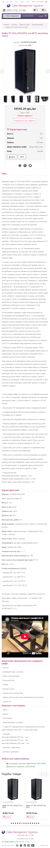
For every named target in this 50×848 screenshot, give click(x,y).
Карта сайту (44, 845)
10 (30, 823)
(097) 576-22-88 (16, 10)
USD (27, 2)
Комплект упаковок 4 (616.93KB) (21, 766)
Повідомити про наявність (25, 120)
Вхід (33, 2)
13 (36, 823)
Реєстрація (40, 2)
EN (11, 2)
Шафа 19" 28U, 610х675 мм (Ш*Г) (15, 807)
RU (7, 2)
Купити (9, 817)
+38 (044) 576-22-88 (25, 835)
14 (38, 823)
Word (22, 157)
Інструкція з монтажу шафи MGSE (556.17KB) (27, 763)
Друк (13, 157)
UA (3, 2)
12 (34, 823)
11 (32, 823)
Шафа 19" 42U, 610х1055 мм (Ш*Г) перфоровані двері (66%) (38, 807)
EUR (16, 2)
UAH (22, 2)
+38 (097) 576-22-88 (25, 838)
